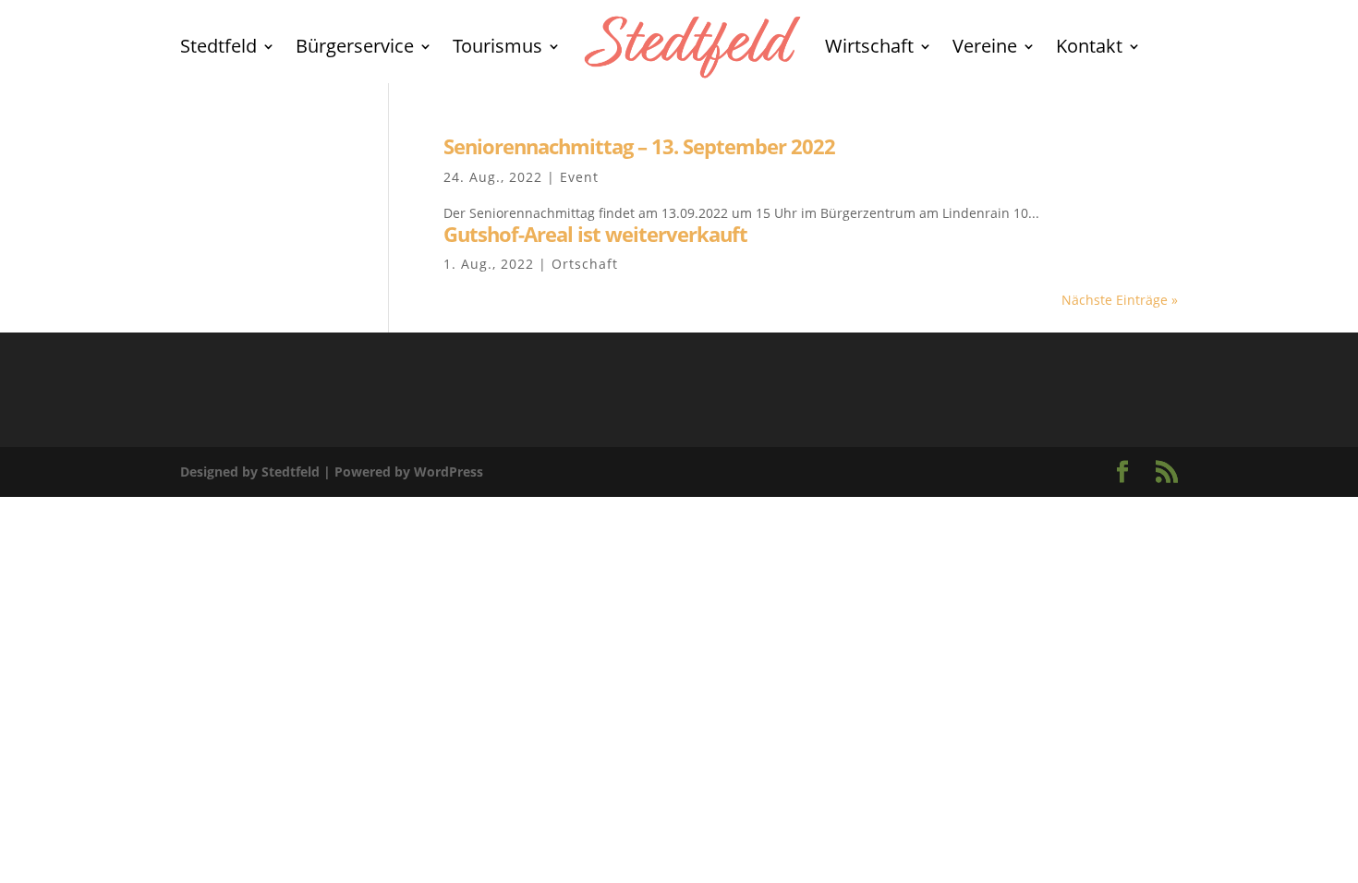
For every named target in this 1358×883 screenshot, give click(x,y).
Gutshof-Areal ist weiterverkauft (595, 234)
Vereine (984, 45)
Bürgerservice (355, 45)
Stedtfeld (218, 45)
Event (579, 177)
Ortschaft (585, 263)
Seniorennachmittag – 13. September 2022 (639, 146)
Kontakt (1089, 45)
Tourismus (497, 45)
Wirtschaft (869, 45)
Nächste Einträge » (1119, 299)
